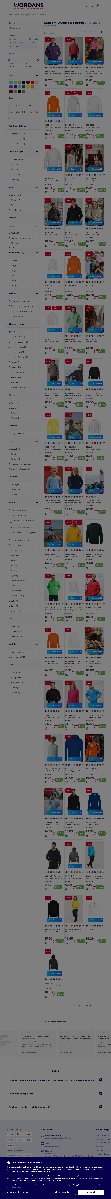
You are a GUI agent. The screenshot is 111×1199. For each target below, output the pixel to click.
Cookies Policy (97, 1185)
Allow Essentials (63, 1192)
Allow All (91, 1192)
